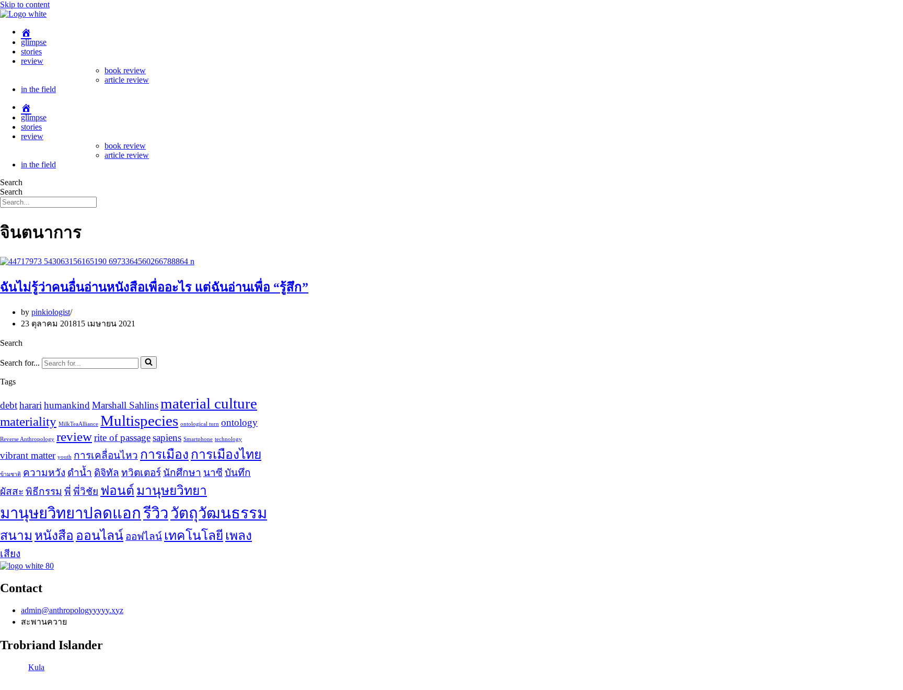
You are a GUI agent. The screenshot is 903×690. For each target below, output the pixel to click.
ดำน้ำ (79, 472)
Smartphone (198, 439)
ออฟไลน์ (143, 536)
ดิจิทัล (106, 472)
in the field (38, 89)
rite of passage (122, 437)
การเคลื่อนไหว (106, 455)
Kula (36, 667)
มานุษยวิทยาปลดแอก (70, 513)
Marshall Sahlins (125, 405)
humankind (67, 405)
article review (127, 79)
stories (31, 51)
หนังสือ (54, 535)
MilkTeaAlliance (78, 424)
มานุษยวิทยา (171, 490)
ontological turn (199, 424)
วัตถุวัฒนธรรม (218, 513)
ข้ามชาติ (10, 474)
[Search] (149, 362)
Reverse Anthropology (27, 439)
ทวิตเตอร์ (141, 472)
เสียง (10, 553)
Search (11, 182)
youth (64, 457)
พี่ (67, 491)
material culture (208, 403)
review (32, 60)
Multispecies (139, 420)
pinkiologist (50, 312)
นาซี (213, 472)
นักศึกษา (182, 472)
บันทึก (238, 472)
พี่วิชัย (85, 491)
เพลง (238, 535)
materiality (28, 421)
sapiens (167, 437)
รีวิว (155, 513)
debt (8, 405)
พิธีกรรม (44, 491)
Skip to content (25, 4)
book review (125, 70)
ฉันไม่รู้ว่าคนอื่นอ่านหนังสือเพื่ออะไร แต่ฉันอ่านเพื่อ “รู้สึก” (154, 287)
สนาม (16, 535)
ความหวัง (44, 472)
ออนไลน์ (99, 535)
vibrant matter (27, 455)
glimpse (34, 42)
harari (30, 405)
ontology (239, 422)
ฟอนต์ (117, 490)
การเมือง (164, 454)
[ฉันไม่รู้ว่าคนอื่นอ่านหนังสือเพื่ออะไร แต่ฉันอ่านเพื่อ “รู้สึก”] (97, 261)
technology (228, 439)
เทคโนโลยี (193, 535)
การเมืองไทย (226, 454)
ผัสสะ (12, 491)
